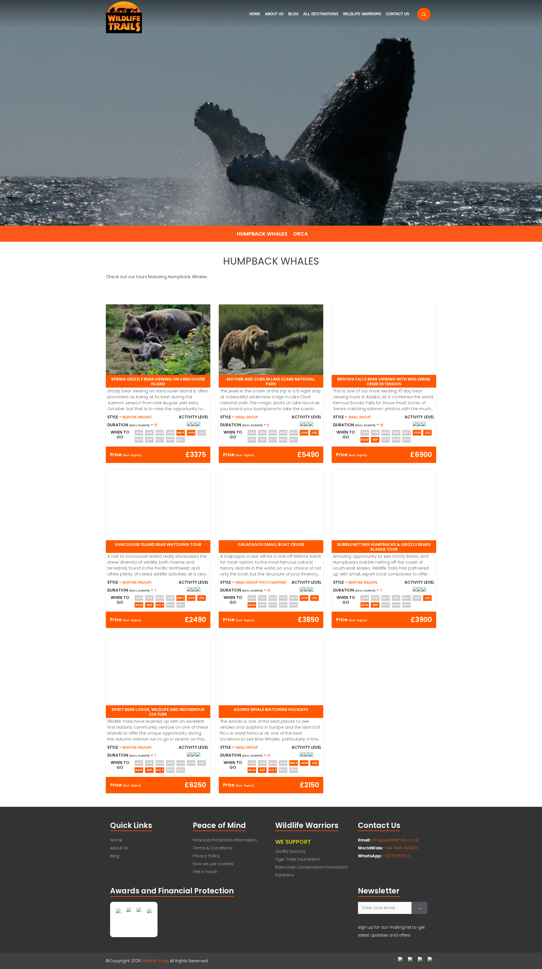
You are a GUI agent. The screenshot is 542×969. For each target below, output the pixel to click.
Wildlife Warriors (362, 14)
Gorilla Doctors (290, 851)
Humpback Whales (262, 233)
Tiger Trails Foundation (297, 859)
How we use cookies (213, 864)
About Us (274, 14)
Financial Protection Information (225, 840)
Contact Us (397, 14)
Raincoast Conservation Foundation (311, 867)
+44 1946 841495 (401, 848)
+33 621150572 (397, 856)
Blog (293, 14)
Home (254, 14)
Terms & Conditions (212, 848)
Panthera (284, 875)
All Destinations (320, 14)
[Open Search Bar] (424, 14)
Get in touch (205, 871)
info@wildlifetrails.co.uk (395, 840)
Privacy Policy (206, 856)
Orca (300, 233)
